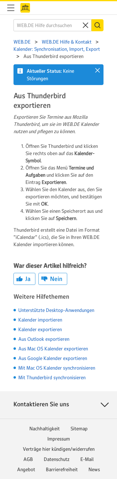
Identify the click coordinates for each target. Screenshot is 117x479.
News (94, 469)
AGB (28, 459)
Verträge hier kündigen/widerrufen (58, 449)
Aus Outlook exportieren (43, 339)
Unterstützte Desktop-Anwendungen (56, 310)
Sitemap (79, 429)
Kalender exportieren (40, 329)
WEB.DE (25, 8)
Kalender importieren (40, 320)
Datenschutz (57, 459)
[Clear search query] (85, 25)
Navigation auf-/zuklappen (11, 8)
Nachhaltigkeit (44, 429)
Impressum (58, 439)
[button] (97, 70)
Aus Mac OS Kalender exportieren (53, 349)
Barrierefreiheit (62, 469)
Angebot (26, 469)
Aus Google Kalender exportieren (52, 358)
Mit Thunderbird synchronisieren (52, 377)
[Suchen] (98, 25)
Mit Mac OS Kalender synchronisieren (56, 368)
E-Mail (87, 459)
